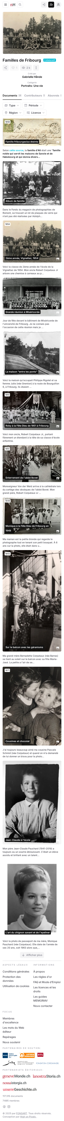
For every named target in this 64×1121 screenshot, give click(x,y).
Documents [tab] (12, 95)
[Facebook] (4, 1106)
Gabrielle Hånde (32, 76)
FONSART (21, 1113)
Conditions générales (16, 971)
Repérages (9, 1037)
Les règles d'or (42, 976)
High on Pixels (28, 1116)
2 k (28, 67)
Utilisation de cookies (16, 986)
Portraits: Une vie (32, 85)
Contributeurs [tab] (34, 95)
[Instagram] (9, 1106)
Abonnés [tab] (55, 95)
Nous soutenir (11, 1042)
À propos (39, 971)
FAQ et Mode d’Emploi (47, 982)
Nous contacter (43, 1006)
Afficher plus (34, 955)
